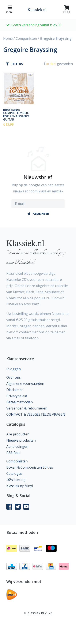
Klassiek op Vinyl (19, 485)
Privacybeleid (16, 396)
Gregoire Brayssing (55, 38)
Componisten (26, 38)
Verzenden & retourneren (26, 408)
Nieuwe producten (21, 440)
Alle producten (17, 434)
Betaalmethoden (19, 402)
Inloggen (13, 369)
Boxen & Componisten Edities (29, 467)
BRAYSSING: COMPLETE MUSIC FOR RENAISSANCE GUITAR (16, 114)
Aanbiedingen (17, 446)
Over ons (13, 377)
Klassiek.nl (37, 9)
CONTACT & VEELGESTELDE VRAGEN (35, 414)
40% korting (16, 479)
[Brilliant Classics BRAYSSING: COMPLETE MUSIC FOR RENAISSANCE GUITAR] (19, 89)
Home (8, 38)
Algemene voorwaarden (25, 383)
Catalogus (14, 473)
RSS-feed (13, 452)
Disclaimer (14, 389)
